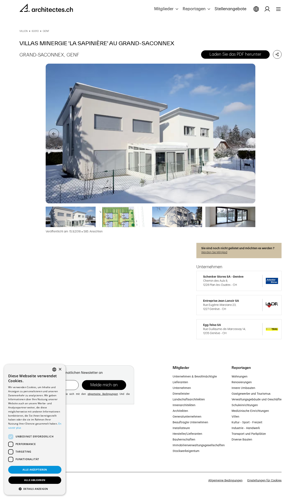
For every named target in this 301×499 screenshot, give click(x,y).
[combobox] (54, 369)
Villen (235, 416)
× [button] (59, 369)
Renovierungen (242, 382)
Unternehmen (182, 388)
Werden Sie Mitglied (214, 252)
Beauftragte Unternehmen (190, 422)
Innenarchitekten (184, 405)
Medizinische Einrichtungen (250, 411)
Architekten (180, 411)
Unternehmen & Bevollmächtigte (195, 376)
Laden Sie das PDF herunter (235, 54)
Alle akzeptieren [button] (35, 469)
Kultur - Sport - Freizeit (247, 422)
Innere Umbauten (243, 388)
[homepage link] (46, 9)
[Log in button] (267, 9)
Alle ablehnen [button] (34, 480)
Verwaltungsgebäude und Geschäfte (257, 399)
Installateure (181, 428)
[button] (166, 9)
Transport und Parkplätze (249, 434)
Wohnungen (239, 376)
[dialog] (35, 429)
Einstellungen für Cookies (264, 480)
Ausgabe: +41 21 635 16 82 (37, 445)
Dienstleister (181, 393)
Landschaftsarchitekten (189, 399)
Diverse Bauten (242, 439)
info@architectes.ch (33, 449)
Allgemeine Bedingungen (225, 480)
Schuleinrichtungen (245, 405)
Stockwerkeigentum (186, 451)
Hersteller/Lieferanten (187, 434)
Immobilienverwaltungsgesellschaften (199, 445)
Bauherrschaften (184, 439)
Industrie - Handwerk (246, 428)
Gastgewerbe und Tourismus (251, 393)
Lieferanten (180, 382)
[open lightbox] (150, 133)
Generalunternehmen (187, 416)
